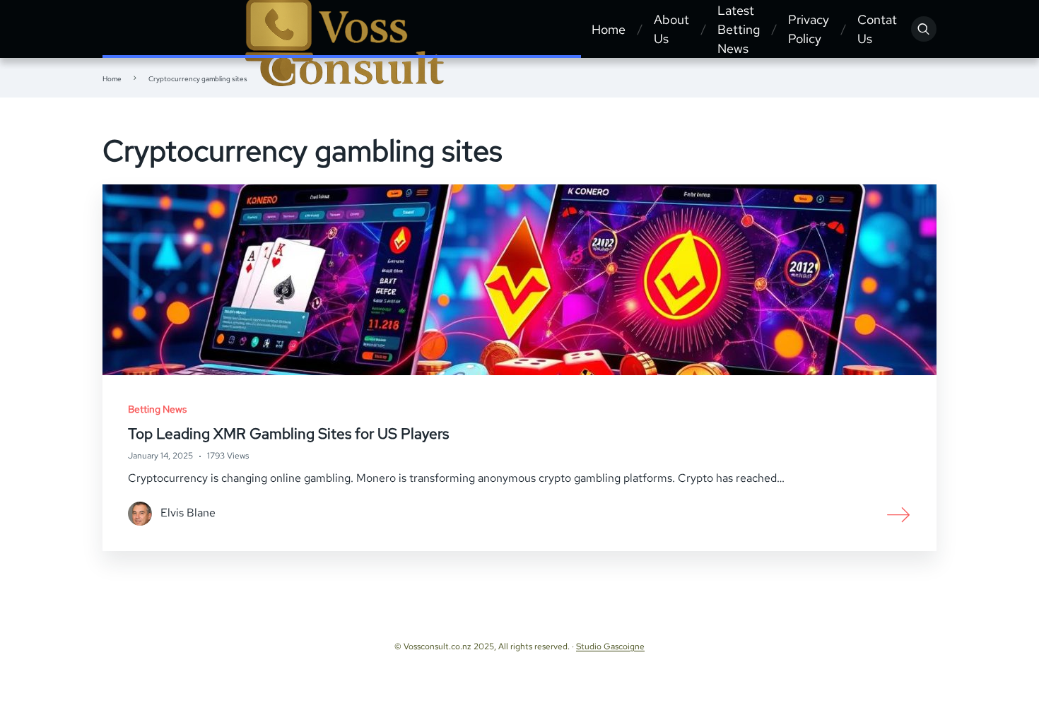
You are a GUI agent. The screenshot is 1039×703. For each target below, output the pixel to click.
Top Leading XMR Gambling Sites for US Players (288, 433)
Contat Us (877, 29)
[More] (899, 514)
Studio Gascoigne (610, 646)
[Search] (924, 29)
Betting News (157, 409)
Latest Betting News (738, 29)
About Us (671, 29)
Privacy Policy (808, 29)
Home (609, 29)
